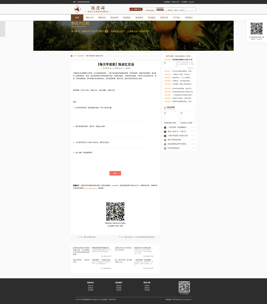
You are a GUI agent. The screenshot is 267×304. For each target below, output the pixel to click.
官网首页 (147, 285)
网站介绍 (89, 18)
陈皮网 (127, 68)
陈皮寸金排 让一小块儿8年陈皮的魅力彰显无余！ (140, 237)
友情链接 (147, 290)
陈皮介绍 (90, 285)
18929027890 (175, 2)
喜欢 (115, 173)
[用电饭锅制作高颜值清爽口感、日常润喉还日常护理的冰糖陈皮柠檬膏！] (171, 113)
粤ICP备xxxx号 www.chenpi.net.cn (182, 299)
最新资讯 (147, 288)
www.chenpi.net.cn (90, 188)
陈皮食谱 (139, 18)
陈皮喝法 (127, 18)
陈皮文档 (164, 18)
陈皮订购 (147, 282)
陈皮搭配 (118, 288)
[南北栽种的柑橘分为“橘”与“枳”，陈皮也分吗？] (169, 65)
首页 (77, 18)
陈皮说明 (114, 18)
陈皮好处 (118, 290)
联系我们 (189, 18)
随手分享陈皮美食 (90, 237)
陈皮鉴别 (152, 18)
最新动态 (102, 18)
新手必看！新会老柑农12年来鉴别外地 (179, 56)
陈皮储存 (118, 282)
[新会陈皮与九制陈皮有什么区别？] (188, 113)
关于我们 (176, 18)
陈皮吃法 (90, 288)
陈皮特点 (90, 282)
